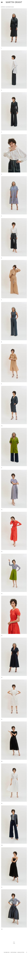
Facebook (6, 952)
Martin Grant (14, 2)
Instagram (13, 952)
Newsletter (21, 952)
